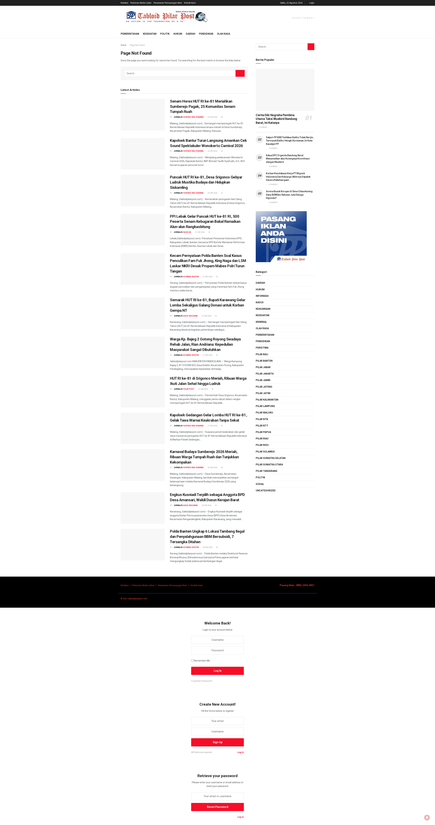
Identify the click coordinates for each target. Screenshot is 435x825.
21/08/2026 (199, 232)
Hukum (177, 33)
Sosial (260, 484)
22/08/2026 (212, 117)
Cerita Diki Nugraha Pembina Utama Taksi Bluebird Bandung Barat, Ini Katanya (276, 118)
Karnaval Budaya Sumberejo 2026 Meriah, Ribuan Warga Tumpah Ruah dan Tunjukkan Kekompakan (204, 457)
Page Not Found (137, 45)
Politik (165, 33)
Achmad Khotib (191, 277)
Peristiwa (262, 347)
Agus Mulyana (190, 316)
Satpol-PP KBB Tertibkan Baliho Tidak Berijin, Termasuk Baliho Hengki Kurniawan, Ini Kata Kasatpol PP (289, 140)
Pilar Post (188, 389)
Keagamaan (263, 308)
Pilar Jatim (263, 393)
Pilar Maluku (264, 412)
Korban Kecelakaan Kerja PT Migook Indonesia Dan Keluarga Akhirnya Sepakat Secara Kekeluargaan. (288, 176)
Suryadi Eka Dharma (193, 117)
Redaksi (124, 3)
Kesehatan (149, 33)
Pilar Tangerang (266, 471)
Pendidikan (206, 33)
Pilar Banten (264, 360)
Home (123, 45)
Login (311, 3)
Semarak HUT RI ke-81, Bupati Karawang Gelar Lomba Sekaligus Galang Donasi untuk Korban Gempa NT (207, 305)
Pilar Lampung (265, 406)
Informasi (262, 296)
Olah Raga (223, 33)
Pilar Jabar (263, 367)
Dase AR (187, 232)
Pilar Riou (262, 445)
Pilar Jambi (263, 380)
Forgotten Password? (201, 681)
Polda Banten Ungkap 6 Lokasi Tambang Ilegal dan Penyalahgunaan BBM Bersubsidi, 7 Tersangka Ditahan (207, 536)
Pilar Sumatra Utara (269, 464)
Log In (240, 752)
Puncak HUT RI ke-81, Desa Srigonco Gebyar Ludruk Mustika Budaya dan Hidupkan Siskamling (206, 182)
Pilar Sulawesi (265, 451)
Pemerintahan (130, 33)
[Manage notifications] (427, 817)
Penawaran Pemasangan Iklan (167, 3)
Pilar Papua (263, 432)
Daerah (190, 33)
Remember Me (202, 660)
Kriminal (261, 322)
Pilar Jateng (264, 386)
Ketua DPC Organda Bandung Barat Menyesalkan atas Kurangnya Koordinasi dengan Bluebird (288, 158)
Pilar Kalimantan (267, 399)
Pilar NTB (262, 419)
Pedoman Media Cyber (140, 3)
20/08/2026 (212, 467)
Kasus (260, 302)
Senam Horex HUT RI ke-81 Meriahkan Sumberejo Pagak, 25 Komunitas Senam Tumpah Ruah (202, 106)
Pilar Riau (262, 438)
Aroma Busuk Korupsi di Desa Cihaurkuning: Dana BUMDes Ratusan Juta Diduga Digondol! (289, 194)
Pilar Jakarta (265, 373)
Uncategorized (266, 490)
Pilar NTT (262, 425)
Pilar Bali (262, 354)
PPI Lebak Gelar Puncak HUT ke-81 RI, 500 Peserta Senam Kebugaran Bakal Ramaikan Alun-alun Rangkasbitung (205, 221)
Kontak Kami (190, 3)
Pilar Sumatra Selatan (270, 458)
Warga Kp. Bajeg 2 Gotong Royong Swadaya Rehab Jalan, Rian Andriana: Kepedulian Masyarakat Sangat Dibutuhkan (205, 344)
